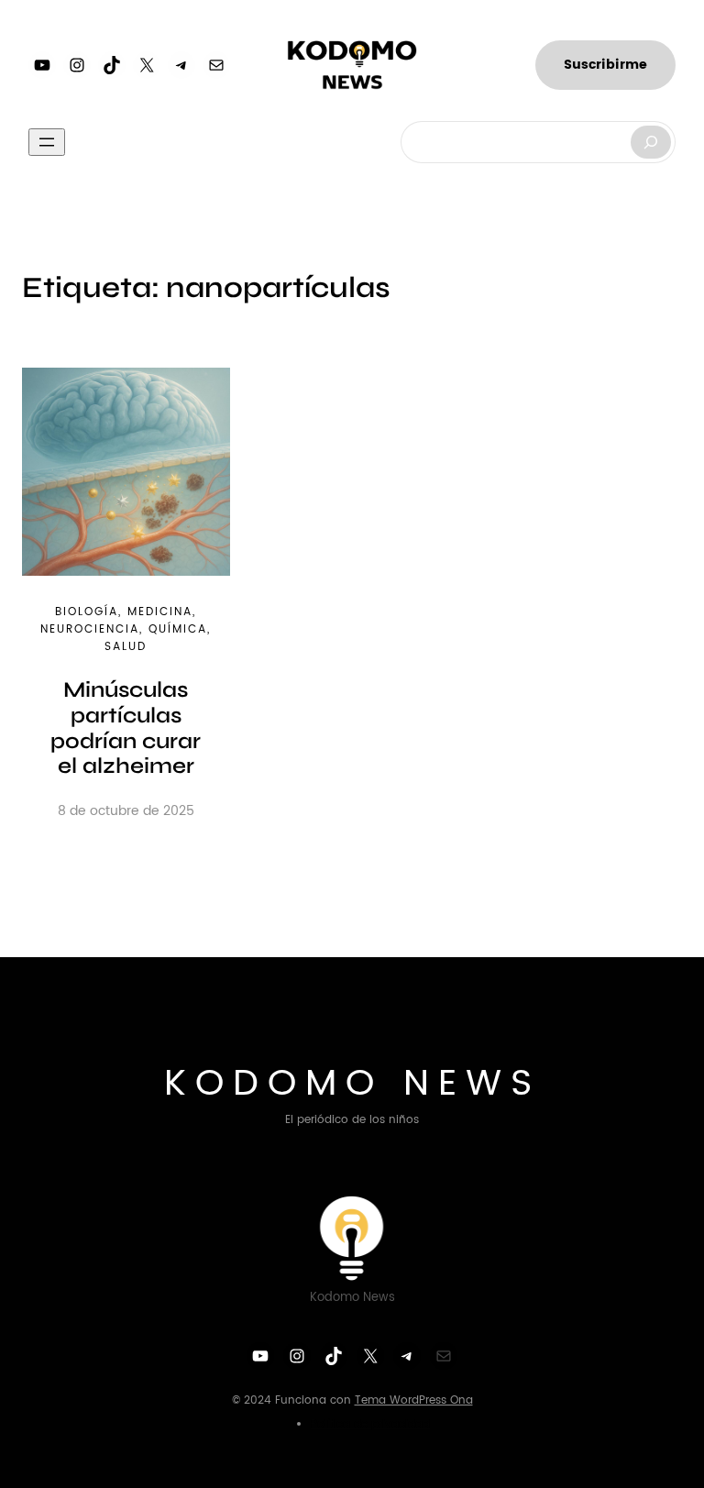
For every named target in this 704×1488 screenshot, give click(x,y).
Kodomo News (352, 1083)
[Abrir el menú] (46, 142)
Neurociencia (89, 629)
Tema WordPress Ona (414, 1400)
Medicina (159, 612)
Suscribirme (605, 64)
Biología (86, 612)
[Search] (651, 142)
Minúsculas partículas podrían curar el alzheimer (125, 728)
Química (177, 629)
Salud (125, 647)
